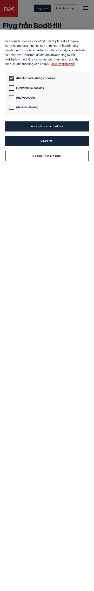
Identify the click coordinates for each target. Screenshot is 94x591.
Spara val (46, 141)
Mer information (62, 64)
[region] (47, 310)
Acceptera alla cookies (47, 126)
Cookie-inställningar (46, 155)
